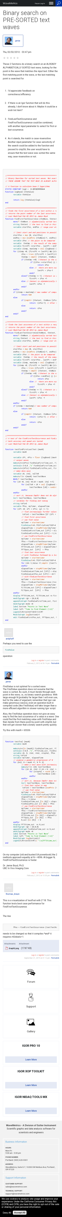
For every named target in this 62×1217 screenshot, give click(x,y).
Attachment (24, 943)
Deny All (7, 1212)
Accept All (19, 1212)
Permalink (55, 663)
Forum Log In (40, 3)
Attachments (9, 943)
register (41, 660)
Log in (33, 660)
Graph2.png (14, 948)
